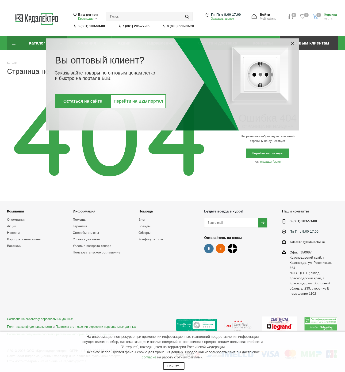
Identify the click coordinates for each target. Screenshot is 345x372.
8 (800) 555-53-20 (180, 26)
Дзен (232, 248)
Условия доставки (86, 239)
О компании (16, 219)
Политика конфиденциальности (29, 326)
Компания (15, 211)
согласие (149, 357)
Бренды (144, 226)
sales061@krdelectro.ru (307, 242)
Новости (13, 232)
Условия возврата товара (92, 246)
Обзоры (144, 232)
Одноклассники (220, 248)
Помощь (79, 219)
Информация (84, 211)
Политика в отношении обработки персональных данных (96, 326)
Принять (173, 366)
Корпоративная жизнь (24, 239)
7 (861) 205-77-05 (136, 26)
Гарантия (80, 226)
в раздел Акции (270, 161)
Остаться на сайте (82, 101)
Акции (11, 226)
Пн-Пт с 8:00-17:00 (226, 14)
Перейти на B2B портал (138, 101)
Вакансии (14, 246)
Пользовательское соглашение (96, 252)
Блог (142, 219)
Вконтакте (209, 248)
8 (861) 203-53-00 (91, 26)
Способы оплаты (86, 232)
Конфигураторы (150, 239)
